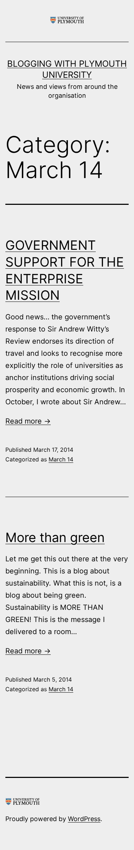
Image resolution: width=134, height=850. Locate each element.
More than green (55, 537)
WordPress (84, 819)
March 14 (61, 459)
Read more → (28, 421)
